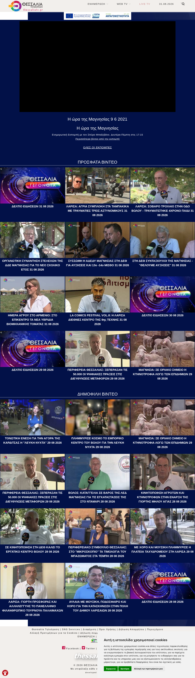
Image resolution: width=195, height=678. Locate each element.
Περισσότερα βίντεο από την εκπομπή (97, 139)
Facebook (72, 648)
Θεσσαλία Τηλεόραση (45, 629)
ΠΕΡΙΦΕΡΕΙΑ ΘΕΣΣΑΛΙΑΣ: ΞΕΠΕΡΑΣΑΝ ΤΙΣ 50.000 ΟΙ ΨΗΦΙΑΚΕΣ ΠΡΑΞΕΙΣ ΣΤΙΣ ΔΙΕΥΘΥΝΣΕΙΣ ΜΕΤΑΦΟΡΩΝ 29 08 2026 (97, 374)
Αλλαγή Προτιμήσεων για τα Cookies (54, 633)
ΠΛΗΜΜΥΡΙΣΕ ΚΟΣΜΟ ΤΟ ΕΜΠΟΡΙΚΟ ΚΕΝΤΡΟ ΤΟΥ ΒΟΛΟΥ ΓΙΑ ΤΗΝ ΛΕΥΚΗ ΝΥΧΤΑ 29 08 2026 (97, 443)
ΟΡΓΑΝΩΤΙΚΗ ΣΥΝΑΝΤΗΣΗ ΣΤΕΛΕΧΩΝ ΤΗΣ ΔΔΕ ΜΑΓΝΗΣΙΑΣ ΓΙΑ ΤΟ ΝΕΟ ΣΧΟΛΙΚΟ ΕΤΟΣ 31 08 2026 (32, 265)
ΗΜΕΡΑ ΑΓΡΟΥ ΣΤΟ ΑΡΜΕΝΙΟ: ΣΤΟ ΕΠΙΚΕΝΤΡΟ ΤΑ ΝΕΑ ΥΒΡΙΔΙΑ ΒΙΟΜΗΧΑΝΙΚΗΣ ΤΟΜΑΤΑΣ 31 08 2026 (32, 320)
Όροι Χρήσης (107, 629)
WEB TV (122, 4)
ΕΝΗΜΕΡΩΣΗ (96, 4)
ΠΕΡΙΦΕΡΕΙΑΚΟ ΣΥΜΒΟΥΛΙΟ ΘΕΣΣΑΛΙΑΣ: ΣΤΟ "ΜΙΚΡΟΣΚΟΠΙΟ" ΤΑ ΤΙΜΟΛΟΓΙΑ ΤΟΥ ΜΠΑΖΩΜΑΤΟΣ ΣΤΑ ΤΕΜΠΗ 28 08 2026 (97, 552)
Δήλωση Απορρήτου (131, 629)
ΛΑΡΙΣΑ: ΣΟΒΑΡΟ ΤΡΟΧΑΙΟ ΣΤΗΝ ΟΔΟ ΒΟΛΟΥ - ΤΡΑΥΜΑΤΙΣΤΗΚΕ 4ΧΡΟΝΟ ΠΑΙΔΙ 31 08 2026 (162, 211)
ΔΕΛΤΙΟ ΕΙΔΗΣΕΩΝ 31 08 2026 (32, 206)
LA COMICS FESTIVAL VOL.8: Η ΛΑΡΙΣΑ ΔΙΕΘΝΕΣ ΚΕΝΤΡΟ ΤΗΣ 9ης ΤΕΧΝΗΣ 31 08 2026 (97, 320)
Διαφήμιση (89, 629)
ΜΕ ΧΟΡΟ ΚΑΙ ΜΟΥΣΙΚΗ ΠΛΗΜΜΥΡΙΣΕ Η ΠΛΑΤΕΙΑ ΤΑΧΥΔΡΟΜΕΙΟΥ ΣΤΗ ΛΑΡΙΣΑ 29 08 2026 (162, 552)
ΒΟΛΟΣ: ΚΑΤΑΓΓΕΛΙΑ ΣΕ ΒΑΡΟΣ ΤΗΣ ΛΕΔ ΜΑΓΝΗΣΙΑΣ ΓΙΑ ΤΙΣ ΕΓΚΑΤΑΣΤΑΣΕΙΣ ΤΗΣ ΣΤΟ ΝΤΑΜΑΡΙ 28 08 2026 (97, 497)
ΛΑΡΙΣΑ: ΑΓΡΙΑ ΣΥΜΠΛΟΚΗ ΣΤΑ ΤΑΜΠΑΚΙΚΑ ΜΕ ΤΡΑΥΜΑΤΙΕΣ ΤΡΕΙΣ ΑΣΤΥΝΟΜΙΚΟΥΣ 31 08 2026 (97, 211)
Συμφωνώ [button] (111, 669)
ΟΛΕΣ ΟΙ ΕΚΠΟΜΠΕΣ (97, 147)
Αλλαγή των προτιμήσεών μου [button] (148, 669)
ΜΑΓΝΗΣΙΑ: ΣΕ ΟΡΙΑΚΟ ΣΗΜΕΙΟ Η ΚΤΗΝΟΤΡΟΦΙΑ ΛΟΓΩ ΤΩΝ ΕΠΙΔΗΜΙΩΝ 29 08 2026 (162, 374)
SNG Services (71, 629)
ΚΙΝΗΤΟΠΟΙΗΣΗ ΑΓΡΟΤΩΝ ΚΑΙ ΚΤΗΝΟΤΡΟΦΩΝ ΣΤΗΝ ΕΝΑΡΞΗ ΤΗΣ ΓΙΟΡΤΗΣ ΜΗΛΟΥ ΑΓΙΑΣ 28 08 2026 (162, 497)
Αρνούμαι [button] (124, 669)
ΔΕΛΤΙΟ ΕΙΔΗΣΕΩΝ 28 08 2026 (162, 601)
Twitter (90, 648)
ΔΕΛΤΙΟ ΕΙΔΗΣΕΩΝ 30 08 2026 (162, 315)
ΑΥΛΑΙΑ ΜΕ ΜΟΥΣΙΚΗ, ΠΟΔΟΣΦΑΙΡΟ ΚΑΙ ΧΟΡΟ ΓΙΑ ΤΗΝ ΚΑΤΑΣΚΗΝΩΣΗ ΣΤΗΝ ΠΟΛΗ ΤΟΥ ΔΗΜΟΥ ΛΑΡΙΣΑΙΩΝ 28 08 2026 (97, 606)
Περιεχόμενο (155, 629)
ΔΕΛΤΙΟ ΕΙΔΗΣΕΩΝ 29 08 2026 (32, 369)
